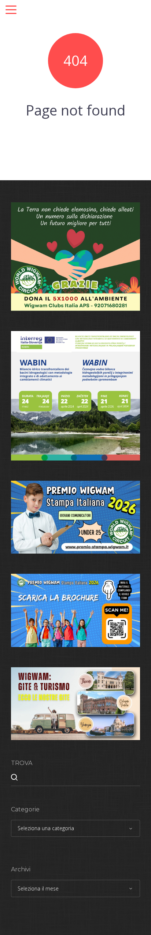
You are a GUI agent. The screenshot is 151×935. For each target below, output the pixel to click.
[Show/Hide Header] (11, 10)
